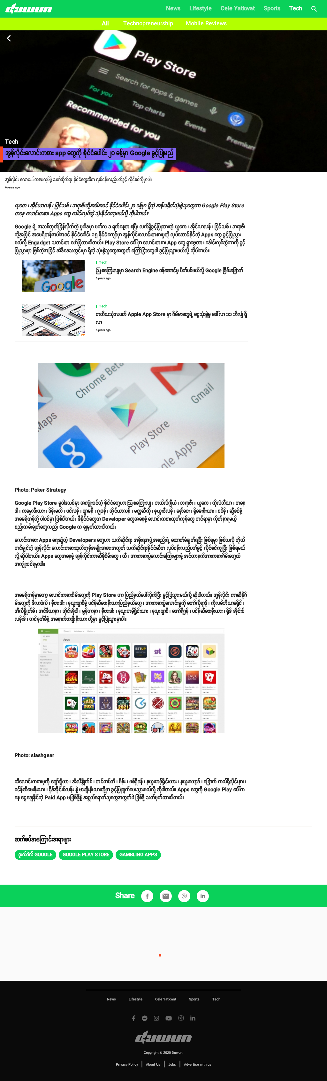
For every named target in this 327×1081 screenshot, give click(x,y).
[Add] (147, 896)
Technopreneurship (148, 23)
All (105, 23)
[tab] (105, 24)
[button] (35, 855)
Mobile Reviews (206, 23)
